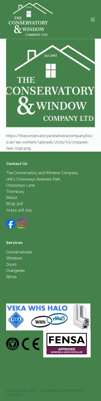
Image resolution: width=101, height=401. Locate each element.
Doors (11, 264)
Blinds (11, 277)
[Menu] (93, 19)
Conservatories (19, 252)
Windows (14, 258)
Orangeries (15, 270)
